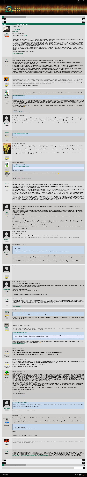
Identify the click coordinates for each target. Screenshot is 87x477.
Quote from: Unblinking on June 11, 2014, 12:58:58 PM (20, 332)
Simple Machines (84, 474)
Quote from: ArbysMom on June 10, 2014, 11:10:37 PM (20, 312)
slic (6, 59)
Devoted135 (7, 327)
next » (84, 19)
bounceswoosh (6, 274)
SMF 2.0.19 (76, 474)
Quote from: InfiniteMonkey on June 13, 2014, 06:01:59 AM (20, 402)
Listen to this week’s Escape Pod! (17, 53)
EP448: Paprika (16, 29)
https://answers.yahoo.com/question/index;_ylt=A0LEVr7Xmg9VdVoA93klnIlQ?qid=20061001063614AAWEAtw (30, 455)
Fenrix (7, 417)
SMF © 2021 (80, 474)
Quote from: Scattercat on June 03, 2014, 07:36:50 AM (20, 164)
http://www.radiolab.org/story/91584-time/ (19, 343)
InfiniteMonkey (6, 349)
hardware (6, 442)
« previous (4, 19)
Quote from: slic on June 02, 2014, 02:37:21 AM (19, 95)
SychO (85, 475)
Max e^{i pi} (7, 375)
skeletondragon (6, 123)
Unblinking (7, 183)
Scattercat (7, 132)
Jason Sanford (15, 31)
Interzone (25, 35)
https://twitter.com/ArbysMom (17, 306)
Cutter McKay (6, 95)
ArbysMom (7, 299)
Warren (6, 212)
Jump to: (73, 467)
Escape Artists (3, 474)
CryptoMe (6, 451)
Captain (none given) (6, 289)
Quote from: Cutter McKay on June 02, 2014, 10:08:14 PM (20, 133)
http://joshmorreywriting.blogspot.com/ (18, 111)
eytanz (7, 33)
